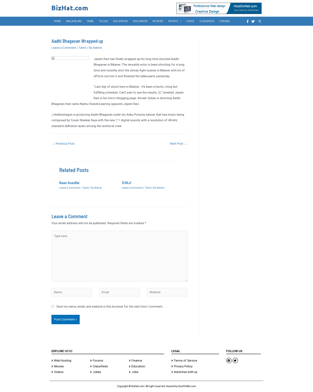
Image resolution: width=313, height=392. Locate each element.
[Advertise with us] (195, 372)
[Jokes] (107, 372)
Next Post (178, 143)
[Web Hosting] (69, 361)
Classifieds (206, 21)
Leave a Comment (63, 47)
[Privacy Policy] (195, 366)
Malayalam (74, 21)
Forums (225, 21)
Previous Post (63, 143)
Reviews (158, 21)
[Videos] (69, 372)
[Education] (146, 366)
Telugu (103, 21)
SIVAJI (126, 183)
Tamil (90, 21)
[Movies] (69, 366)
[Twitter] (253, 21)
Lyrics (190, 21)
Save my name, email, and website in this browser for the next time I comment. (109, 306)
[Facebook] (247, 21)
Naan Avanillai (69, 183)
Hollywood (140, 21)
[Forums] (107, 361)
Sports (173, 21)
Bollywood (120, 21)
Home (57, 21)
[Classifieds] (107, 366)
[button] (179, 21)
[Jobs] (146, 372)
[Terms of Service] (195, 361)
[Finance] (146, 361)
